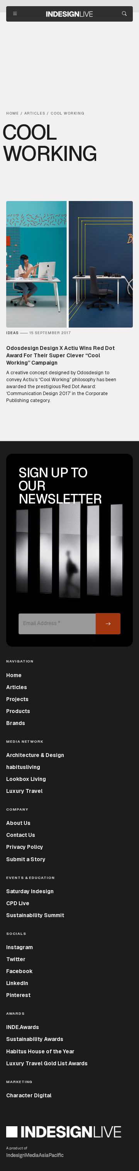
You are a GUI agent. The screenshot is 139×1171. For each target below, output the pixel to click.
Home (14, 675)
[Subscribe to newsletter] (108, 623)
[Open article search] (124, 14)
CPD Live (17, 903)
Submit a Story (26, 859)
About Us (18, 823)
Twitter (15, 959)
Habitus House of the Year (40, 1051)
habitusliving (23, 767)
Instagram (19, 947)
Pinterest (18, 995)
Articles (16, 687)
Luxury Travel (24, 790)
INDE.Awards (22, 1027)
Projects (17, 699)
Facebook (19, 971)
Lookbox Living (26, 779)
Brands (15, 723)
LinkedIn (17, 983)
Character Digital (28, 1095)
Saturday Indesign (30, 891)
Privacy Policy (24, 846)
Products (18, 711)
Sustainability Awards (34, 1039)
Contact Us (20, 834)
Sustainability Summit (35, 915)
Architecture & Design (35, 755)
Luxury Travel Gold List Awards (47, 1063)
